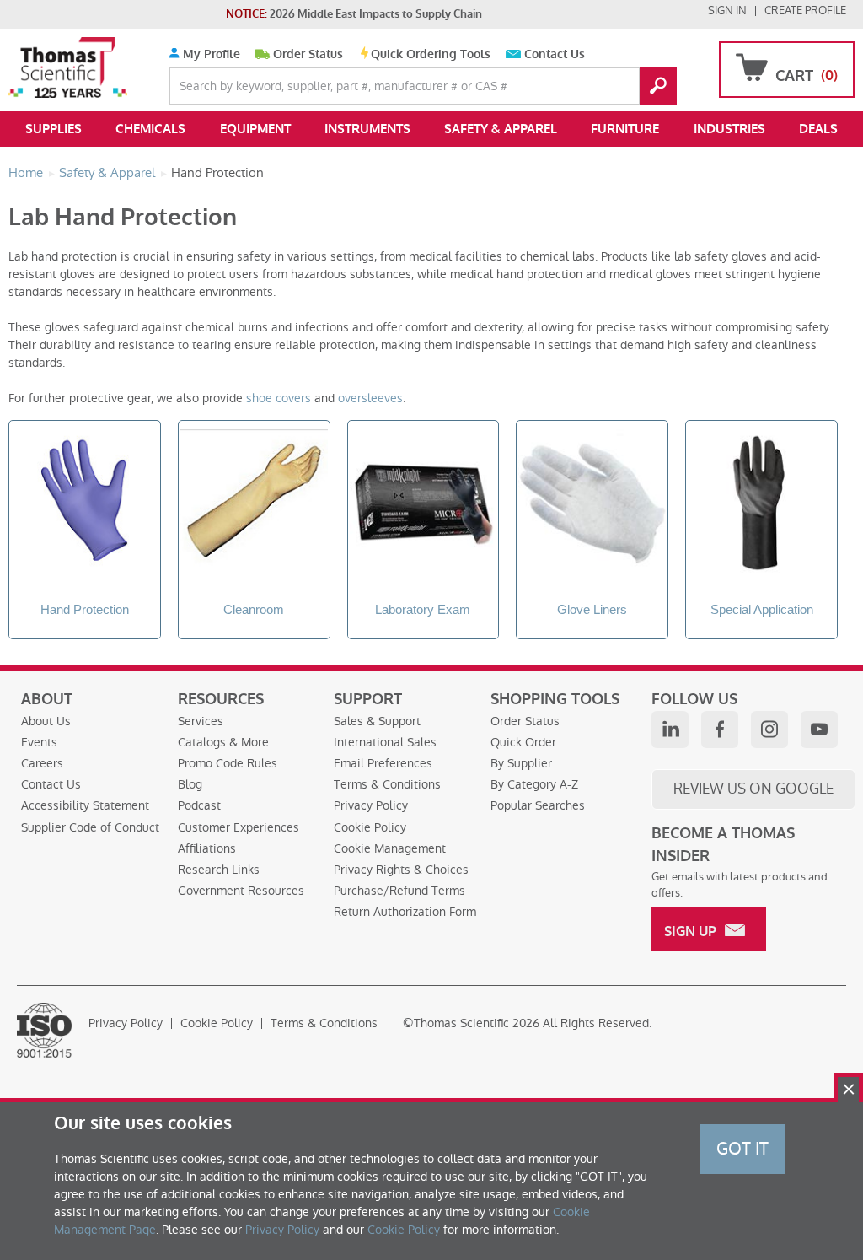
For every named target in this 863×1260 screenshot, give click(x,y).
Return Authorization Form (405, 911)
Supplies (53, 129)
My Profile (210, 54)
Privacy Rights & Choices (401, 869)
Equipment (255, 129)
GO (658, 86)
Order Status (308, 54)
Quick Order (523, 742)
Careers (42, 763)
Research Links (219, 869)
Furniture (625, 129)
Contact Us (554, 54)
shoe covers (278, 398)
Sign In (727, 11)
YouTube (819, 729)
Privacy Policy (371, 805)
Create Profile (805, 11)
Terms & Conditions (387, 784)
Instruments (367, 129)
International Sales (385, 742)
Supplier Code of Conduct (90, 827)
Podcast (199, 805)
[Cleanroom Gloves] (254, 505)
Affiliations (207, 848)
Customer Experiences (238, 827)
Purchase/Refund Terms (399, 890)
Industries (729, 129)
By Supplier (521, 763)
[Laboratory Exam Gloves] (423, 505)
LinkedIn (670, 729)
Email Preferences (383, 763)
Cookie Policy (370, 827)
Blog (190, 784)
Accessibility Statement (85, 805)
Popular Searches (537, 805)
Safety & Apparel (500, 129)
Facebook (719, 729)
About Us (46, 721)
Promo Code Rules (227, 763)
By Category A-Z (534, 784)
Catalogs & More (223, 742)
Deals (818, 129)
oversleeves (370, 398)
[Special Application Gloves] (761, 505)
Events (39, 742)
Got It (742, 1148)
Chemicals (150, 129)
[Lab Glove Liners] (592, 505)
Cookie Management (390, 848)
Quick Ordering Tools (430, 54)
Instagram (769, 729)
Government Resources (241, 890)
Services (200, 721)
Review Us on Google (753, 788)
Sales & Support (377, 721)
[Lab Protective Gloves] (84, 505)
